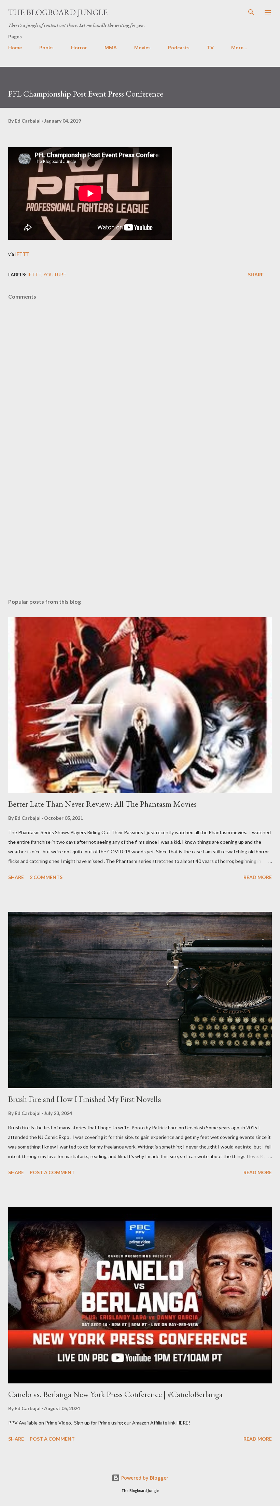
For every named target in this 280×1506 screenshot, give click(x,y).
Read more (257, 877)
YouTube (54, 274)
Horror (79, 47)
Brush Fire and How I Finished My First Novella (84, 1099)
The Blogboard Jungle (58, 12)
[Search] (251, 12)
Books (46, 47)
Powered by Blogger (144, 1477)
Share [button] (256, 274)
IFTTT (22, 254)
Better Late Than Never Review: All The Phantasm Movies (102, 804)
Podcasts (179, 47)
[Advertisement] (140, 528)
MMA (110, 47)
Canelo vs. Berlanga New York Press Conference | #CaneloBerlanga (115, 1394)
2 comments (46, 877)
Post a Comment (52, 1172)
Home (15, 47)
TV (210, 47)
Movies (142, 47)
